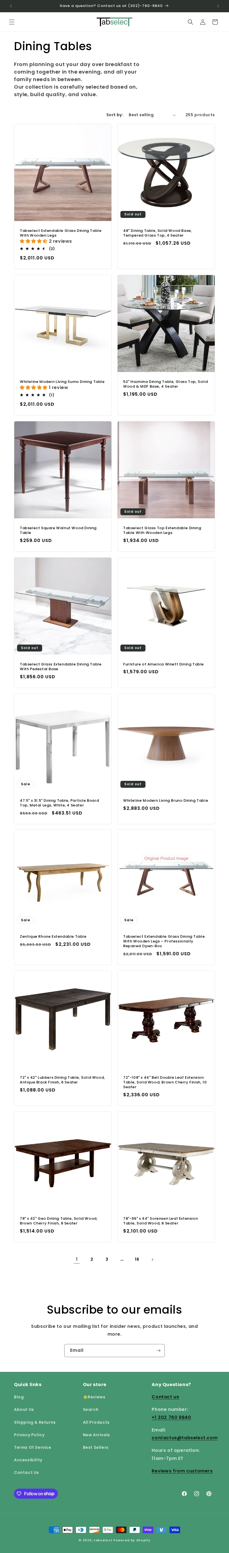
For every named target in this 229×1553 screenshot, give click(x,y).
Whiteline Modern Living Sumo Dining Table (62, 382)
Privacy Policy (29, 1435)
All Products (96, 1422)
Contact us (165, 1397)
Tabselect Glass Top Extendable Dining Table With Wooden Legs (162, 530)
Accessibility (28, 1460)
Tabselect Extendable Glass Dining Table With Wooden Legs (60, 233)
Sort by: (114, 115)
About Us (24, 1409)
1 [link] (77, 1259)
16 (137, 1259)
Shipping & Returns (35, 1422)
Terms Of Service (32, 1447)
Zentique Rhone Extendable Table (53, 936)
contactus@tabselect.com (185, 1438)
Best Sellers (96, 1447)
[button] (12, 22)
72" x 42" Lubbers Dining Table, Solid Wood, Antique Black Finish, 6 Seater (62, 1080)
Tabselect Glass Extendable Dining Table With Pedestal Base (60, 667)
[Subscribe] (158, 1350)
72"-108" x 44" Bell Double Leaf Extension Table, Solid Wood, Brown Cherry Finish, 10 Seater (165, 1082)
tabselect (103, 1540)
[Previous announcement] (11, 6)
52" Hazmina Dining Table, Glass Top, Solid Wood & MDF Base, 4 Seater (165, 384)
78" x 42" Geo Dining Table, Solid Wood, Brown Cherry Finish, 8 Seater (58, 1221)
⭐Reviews (94, 1397)
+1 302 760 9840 (171, 1417)
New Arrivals (96, 1435)
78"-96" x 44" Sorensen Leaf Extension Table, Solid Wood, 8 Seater (160, 1221)
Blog (19, 1397)
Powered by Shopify (132, 1540)
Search (91, 1409)
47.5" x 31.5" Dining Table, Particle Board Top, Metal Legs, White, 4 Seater (59, 803)
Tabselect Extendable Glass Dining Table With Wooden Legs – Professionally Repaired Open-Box (164, 941)
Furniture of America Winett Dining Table (163, 664)
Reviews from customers (182, 1471)
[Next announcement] (218, 6)
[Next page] (152, 1259)
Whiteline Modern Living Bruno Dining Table (165, 800)
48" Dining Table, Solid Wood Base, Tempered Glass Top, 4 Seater (157, 233)
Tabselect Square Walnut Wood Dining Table (58, 530)
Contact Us (26, 1472)
